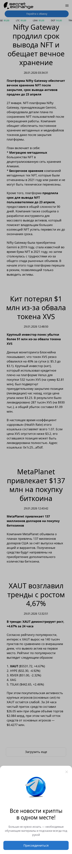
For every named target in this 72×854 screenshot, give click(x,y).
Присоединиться (36, 845)
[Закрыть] (67, 772)
